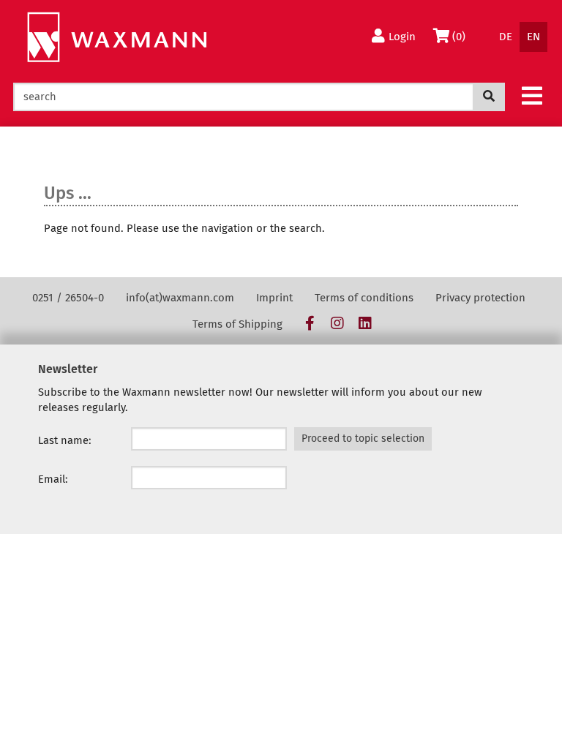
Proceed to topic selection (362, 438)
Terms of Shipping (237, 324)
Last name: (64, 440)
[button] (532, 95)
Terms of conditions (364, 297)
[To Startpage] (117, 37)
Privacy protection (480, 297)
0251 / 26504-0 (68, 297)
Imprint (274, 297)
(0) (462, 36)
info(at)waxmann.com (180, 297)
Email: (53, 479)
